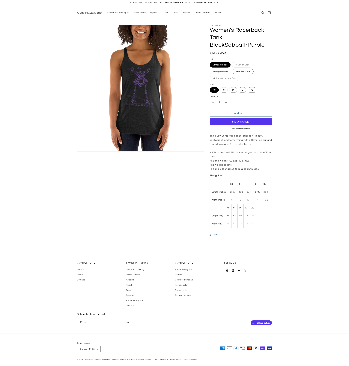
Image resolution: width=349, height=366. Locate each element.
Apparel (130, 280)
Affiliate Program (134, 300)
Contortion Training (135, 269)
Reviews (130, 295)
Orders (80, 269)
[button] (118, 13)
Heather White (243, 71)
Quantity (214, 96)
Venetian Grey (243, 66)
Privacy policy (181, 285)
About (129, 285)
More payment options (240, 129)
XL (252, 90)
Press (128, 290)
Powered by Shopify (102, 360)
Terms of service (183, 295)
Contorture (88, 360)
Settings (81, 280)
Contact (130, 305)
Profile (80, 275)
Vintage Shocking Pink (226, 79)
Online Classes (133, 275)
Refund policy (181, 290)
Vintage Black (220, 65)
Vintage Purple (222, 72)
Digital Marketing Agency (140, 360)
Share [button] (215, 235)
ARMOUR (126, 360)
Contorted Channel (184, 280)
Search (178, 275)
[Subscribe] (127, 322)
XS (214, 90)
